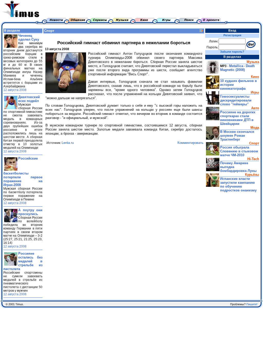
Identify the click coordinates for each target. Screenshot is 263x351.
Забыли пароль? (232, 51)
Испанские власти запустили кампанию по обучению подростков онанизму (238, 184)
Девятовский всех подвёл (29, 99)
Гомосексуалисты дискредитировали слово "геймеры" (235, 100)
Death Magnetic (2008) (237, 68)
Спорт (49, 31)
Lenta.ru (68, 143)
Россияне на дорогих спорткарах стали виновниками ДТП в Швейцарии (237, 118)
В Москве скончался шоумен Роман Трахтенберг (237, 135)
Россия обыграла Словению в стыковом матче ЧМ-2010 (239, 151)
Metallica (236, 66)
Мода (254, 128)
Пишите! (251, 304)
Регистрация (232, 35)
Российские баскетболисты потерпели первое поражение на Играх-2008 (22, 171)
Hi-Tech (253, 159)
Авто (255, 108)
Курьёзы (252, 175)
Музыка (253, 62)
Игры (255, 92)
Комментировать (190, 143)
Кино (255, 77)
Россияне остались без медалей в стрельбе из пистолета (22, 261)
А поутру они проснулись (30, 212)
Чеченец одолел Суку (28, 37)
